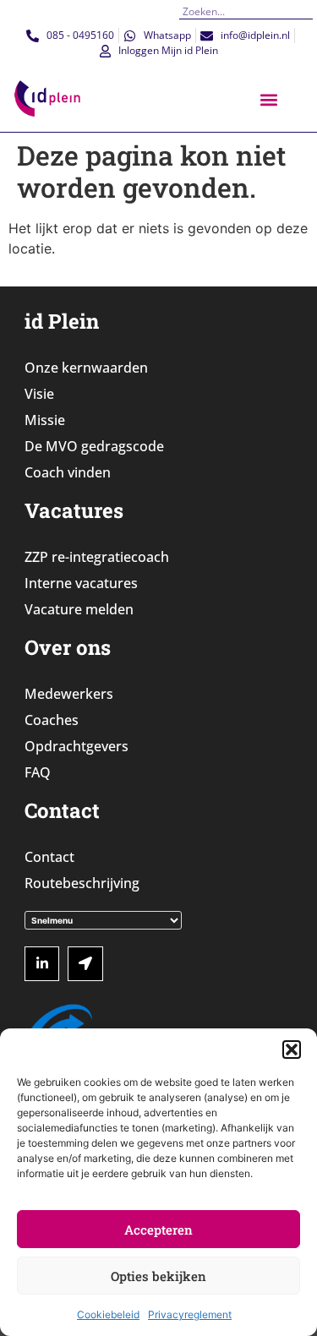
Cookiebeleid (108, 1314)
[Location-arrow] (85, 964)
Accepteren (158, 1229)
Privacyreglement (190, 1314)
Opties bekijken (158, 1276)
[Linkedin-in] (42, 964)
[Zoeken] (307, 11)
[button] (291, 1049)
